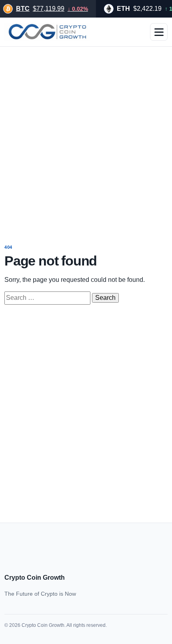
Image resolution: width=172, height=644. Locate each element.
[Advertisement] (86, 140)
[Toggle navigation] (159, 32)
